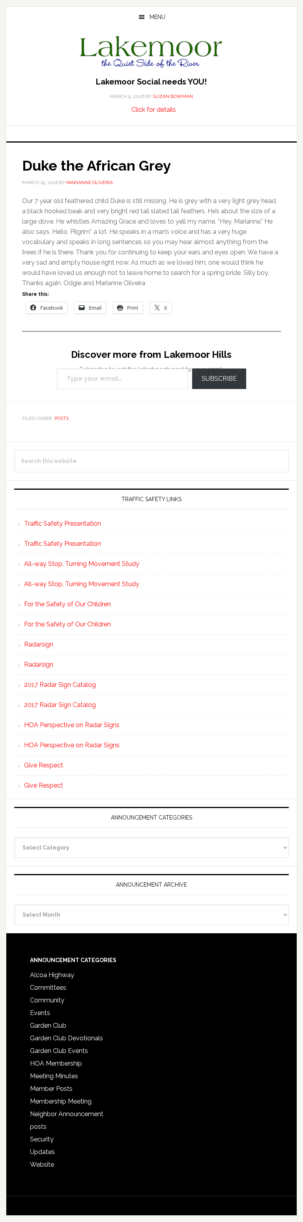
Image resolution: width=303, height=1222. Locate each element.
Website (42, 1164)
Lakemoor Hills (151, 53)
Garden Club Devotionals (66, 1038)
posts (61, 418)
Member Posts (51, 1088)
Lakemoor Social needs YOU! (151, 81)
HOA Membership (56, 1063)
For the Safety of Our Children (67, 604)
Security (42, 1139)
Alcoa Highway (52, 975)
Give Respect (43, 765)
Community (47, 1000)
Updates (42, 1152)
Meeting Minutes (54, 1076)
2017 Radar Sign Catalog (60, 684)
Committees (48, 987)
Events (40, 1013)
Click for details (153, 109)
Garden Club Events (59, 1051)
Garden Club (48, 1025)
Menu (157, 17)
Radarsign (38, 644)
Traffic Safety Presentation (62, 523)
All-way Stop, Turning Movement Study (81, 564)
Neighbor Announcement (66, 1114)
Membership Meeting (61, 1101)
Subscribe (219, 378)
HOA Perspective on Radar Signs (72, 725)
